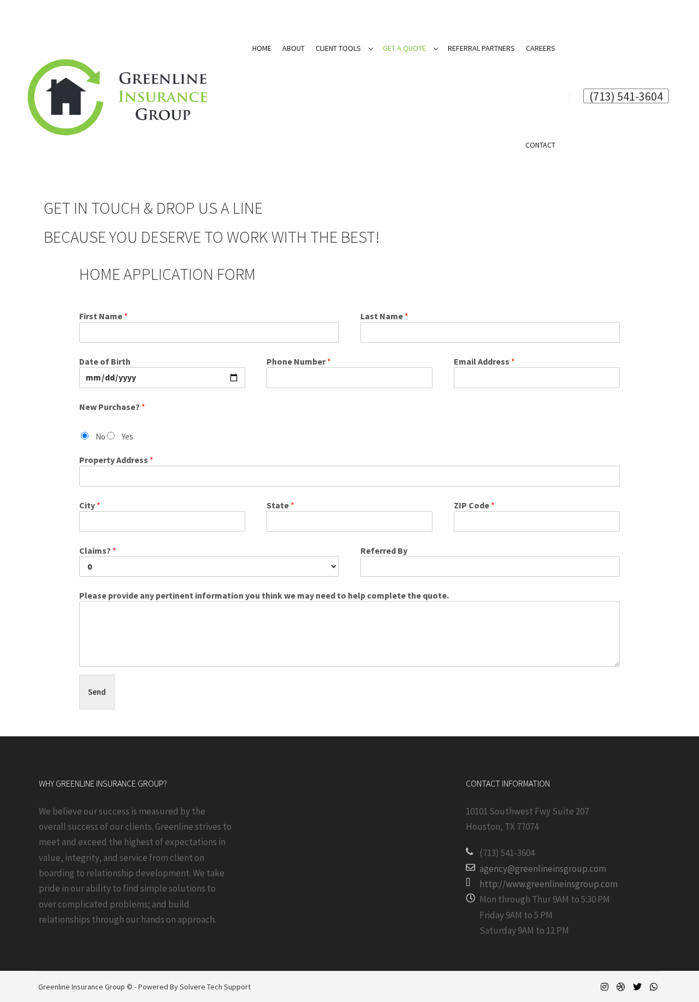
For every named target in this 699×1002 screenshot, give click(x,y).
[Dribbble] (621, 987)
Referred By (383, 550)
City (89, 505)
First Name (103, 315)
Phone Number (298, 361)
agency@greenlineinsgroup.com (542, 869)
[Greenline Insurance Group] (117, 97)
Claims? (97, 550)
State (280, 505)
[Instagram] (604, 987)
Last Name (384, 315)
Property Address (116, 459)
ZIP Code (474, 505)
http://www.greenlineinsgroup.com (548, 884)
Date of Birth (105, 361)
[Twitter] (637, 987)
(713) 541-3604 (626, 96)
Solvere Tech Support (215, 987)
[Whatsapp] (654, 987)
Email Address (484, 361)
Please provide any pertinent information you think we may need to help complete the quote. (264, 595)
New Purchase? (112, 406)
